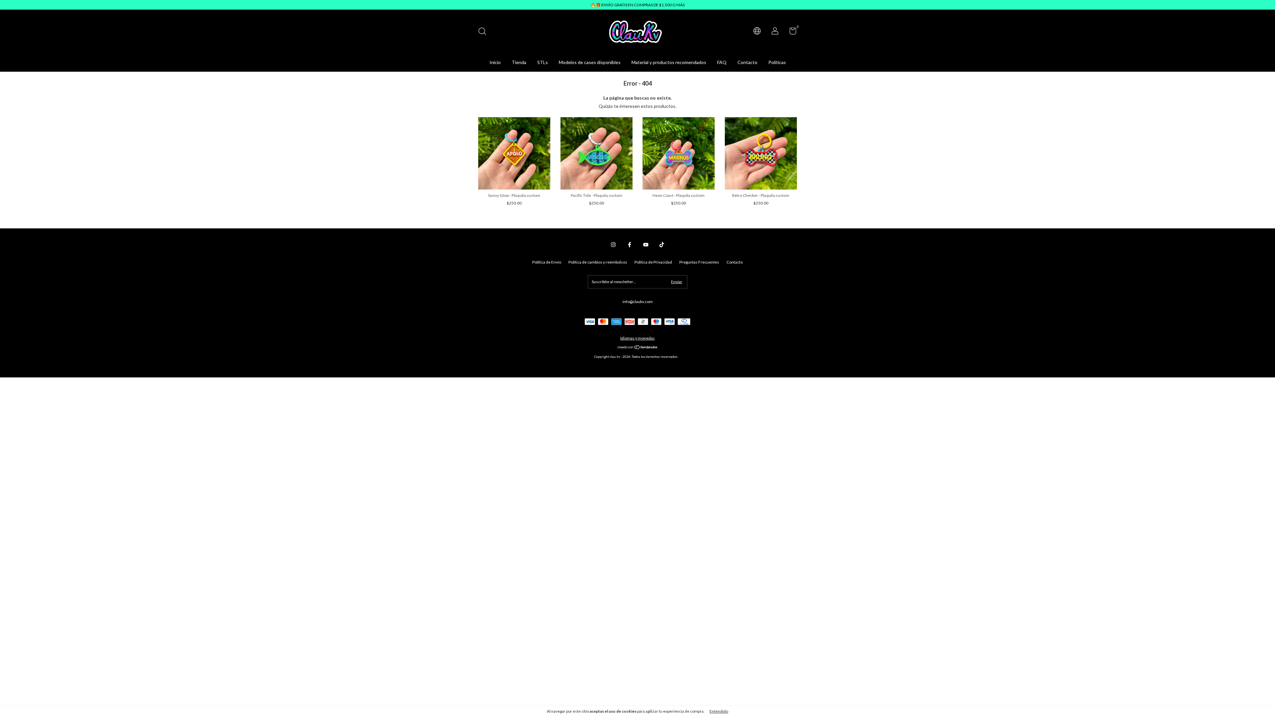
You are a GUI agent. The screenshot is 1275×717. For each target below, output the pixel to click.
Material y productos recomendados (669, 62)
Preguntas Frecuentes (699, 262)
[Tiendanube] (637, 348)
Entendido (719, 711)
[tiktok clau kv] (661, 244)
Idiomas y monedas (637, 338)
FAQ (721, 62)
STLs (542, 62)
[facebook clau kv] (629, 244)
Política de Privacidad (653, 262)
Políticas (777, 62)
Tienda (519, 62)
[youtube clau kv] (645, 244)
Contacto (747, 62)
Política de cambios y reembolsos (597, 262)
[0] (790, 32)
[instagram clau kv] (613, 244)
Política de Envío (546, 262)
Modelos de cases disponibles (590, 62)
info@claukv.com (638, 301)
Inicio (495, 62)
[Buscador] (484, 32)
